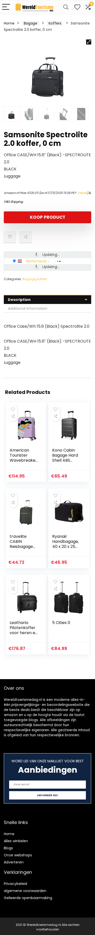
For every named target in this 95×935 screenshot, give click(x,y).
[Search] (66, 7)
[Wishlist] (77, 7)
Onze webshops (18, 855)
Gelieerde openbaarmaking (28, 897)
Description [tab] (19, 299)
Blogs (8, 848)
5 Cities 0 (61, 623)
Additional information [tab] (27, 308)
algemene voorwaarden (25, 890)
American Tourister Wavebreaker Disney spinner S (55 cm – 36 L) (24, 462)
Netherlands (36, 260)
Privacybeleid (15, 883)
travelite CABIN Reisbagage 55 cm (21, 543)
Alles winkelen (16, 840)
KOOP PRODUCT (47, 217)
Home (9, 23)
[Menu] (6, 7)
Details (82, 193)
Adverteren (14, 862)
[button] (88, 41)
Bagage (30, 23)
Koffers (55, 23)
